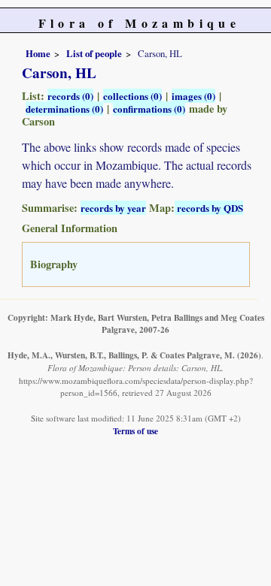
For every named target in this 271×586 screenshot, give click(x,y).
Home (38, 53)
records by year (113, 208)
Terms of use (135, 430)
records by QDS (209, 208)
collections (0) (132, 96)
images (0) (193, 96)
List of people (94, 53)
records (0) (70, 96)
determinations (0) (64, 108)
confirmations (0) (149, 108)
